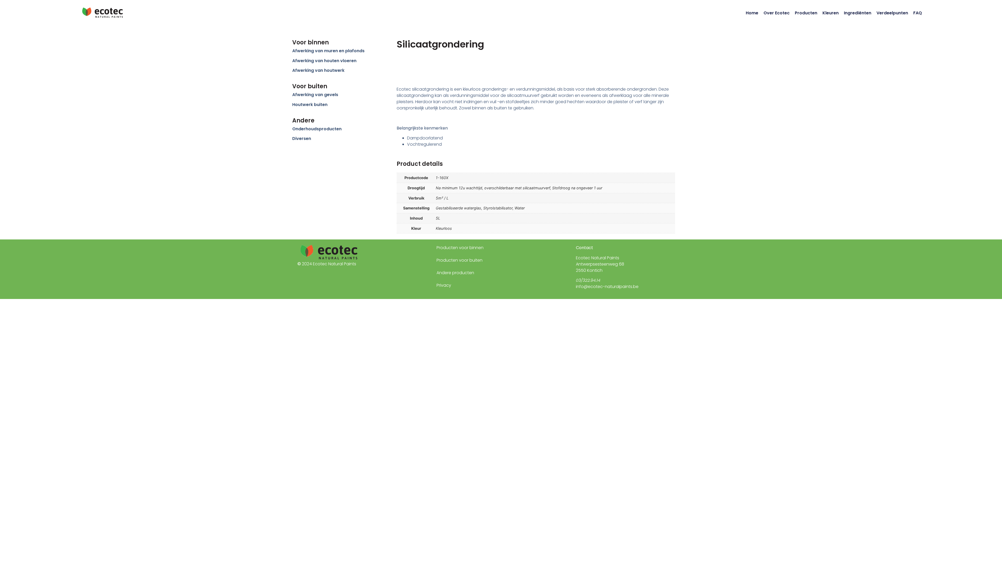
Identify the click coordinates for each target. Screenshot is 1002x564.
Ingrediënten (857, 13)
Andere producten (455, 273)
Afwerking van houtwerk (318, 70)
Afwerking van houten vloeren (324, 61)
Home (752, 13)
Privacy (444, 285)
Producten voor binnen (460, 248)
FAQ (917, 13)
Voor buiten (309, 86)
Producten (806, 13)
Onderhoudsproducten (317, 129)
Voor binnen (310, 42)
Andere (303, 120)
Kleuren (830, 13)
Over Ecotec (777, 13)
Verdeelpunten (892, 13)
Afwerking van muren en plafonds (328, 51)
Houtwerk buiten (309, 105)
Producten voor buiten (459, 260)
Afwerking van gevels (315, 95)
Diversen (301, 139)
